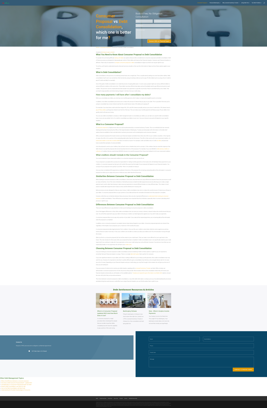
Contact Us (121, 398)
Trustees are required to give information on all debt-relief (147, 273)
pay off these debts (101, 110)
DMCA (97, 398)
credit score (128, 244)
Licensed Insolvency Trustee (143, 268)
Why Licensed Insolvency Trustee (230, 2)
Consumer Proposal (202, 2)
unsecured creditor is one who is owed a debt (107, 140)
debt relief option (135, 254)
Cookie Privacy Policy (103, 398)
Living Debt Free (245, 2)
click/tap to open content (107, 52)
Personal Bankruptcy (215, 2)
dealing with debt (118, 58)
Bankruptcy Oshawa (130, 311)
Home (97, 47)
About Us (125, 398)
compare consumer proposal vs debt (124, 62)
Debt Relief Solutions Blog (133, 398)
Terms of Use (116, 398)
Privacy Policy (110, 398)
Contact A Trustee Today (243, 369)
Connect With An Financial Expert (159, 41)
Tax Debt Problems (256, 2)
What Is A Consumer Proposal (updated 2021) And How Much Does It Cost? (107, 313)
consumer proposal (102, 127)
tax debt (159, 140)
